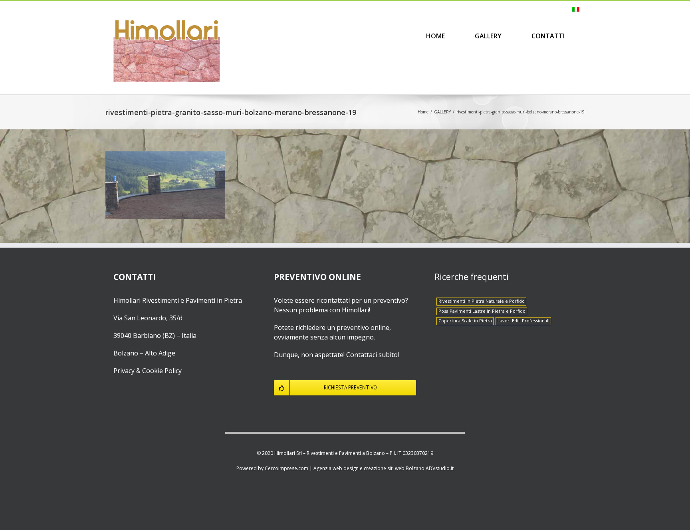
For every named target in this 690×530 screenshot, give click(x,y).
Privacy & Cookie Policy (147, 370)
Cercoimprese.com (286, 468)
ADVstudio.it (440, 468)
